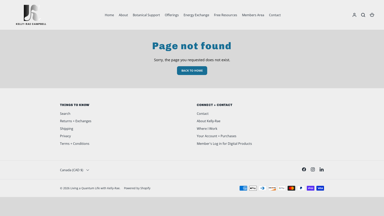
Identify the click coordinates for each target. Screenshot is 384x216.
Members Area (253, 15)
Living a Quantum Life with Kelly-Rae (95, 188)
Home (109, 15)
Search (65, 113)
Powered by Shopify (137, 188)
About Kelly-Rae (208, 121)
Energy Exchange (196, 15)
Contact (275, 15)
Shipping (66, 128)
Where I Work (207, 128)
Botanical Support (146, 15)
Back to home (192, 70)
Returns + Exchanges (75, 121)
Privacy (65, 136)
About (123, 15)
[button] (372, 15)
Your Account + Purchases (216, 136)
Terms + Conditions (74, 143)
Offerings (172, 15)
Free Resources (225, 15)
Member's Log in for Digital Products (224, 143)
